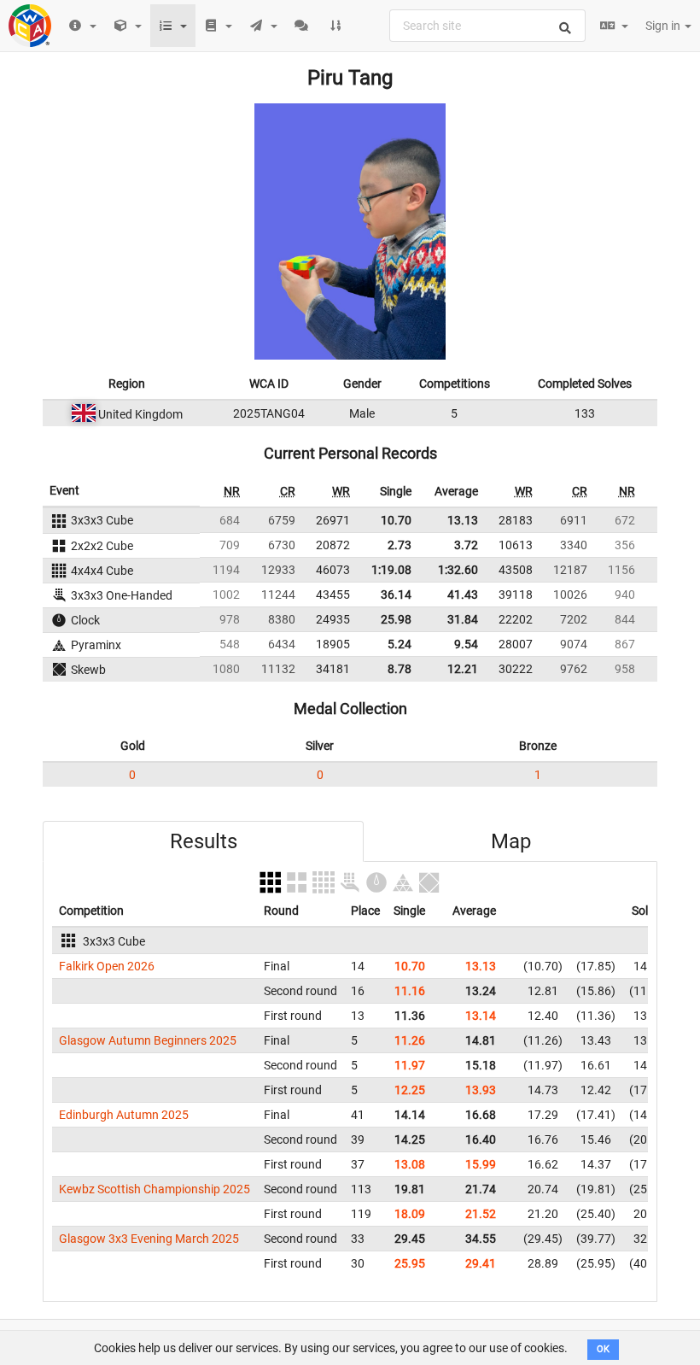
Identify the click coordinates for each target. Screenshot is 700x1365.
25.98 (396, 619)
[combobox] (487, 25)
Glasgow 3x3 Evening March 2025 (149, 1238)
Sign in (664, 25)
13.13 (462, 520)
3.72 (466, 545)
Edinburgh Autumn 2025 (124, 1115)
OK (603, 1349)
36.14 (396, 594)
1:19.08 (391, 570)
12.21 (462, 669)
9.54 (466, 644)
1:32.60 (458, 570)
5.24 (399, 644)
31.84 (462, 619)
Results (203, 841)
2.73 (399, 545)
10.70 (396, 520)
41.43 (462, 594)
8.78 (399, 669)
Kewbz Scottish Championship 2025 (154, 1189)
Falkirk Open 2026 (107, 966)
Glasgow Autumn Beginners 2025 (147, 1040)
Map (511, 841)
